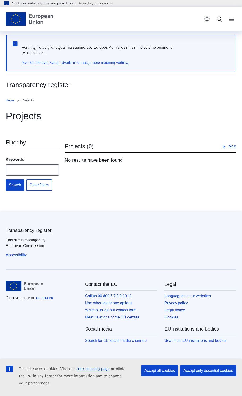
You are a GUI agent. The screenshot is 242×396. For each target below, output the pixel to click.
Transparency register (29, 230)
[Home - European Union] (29, 19)
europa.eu (44, 298)
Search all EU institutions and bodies (195, 341)
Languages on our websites (187, 296)
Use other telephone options (108, 303)
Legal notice (174, 310)
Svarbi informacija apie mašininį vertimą (94, 63)
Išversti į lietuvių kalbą (40, 63)
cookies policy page (93, 369)
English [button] (207, 19)
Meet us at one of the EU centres (112, 317)
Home (10, 100)
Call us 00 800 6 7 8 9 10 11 (108, 296)
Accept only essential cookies (208, 371)
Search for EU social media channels (116, 341)
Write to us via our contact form (110, 310)
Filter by (16, 142)
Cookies (171, 317)
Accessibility (16, 255)
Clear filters (39, 185)
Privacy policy (176, 303)
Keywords (15, 159)
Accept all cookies (159, 371)
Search (15, 185)
